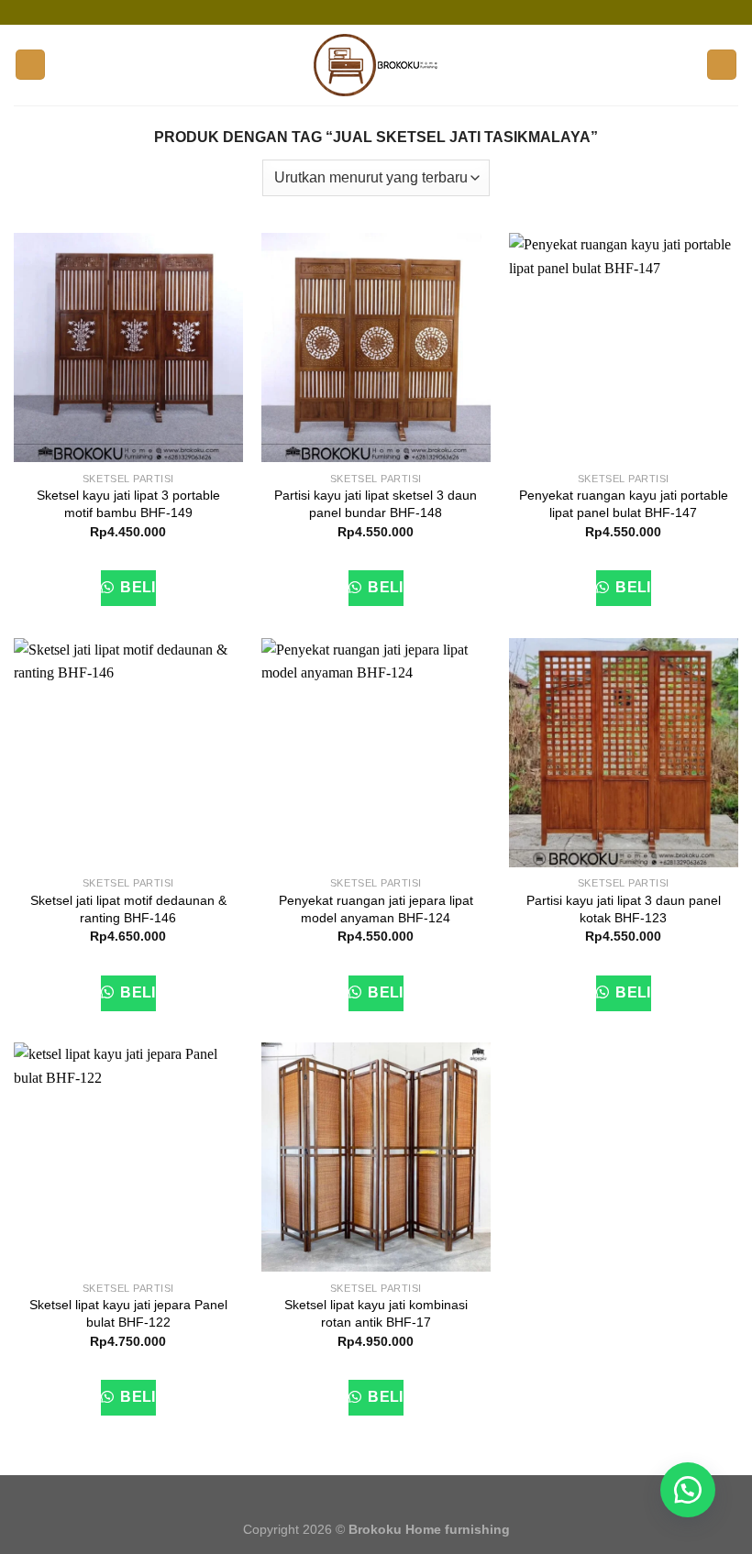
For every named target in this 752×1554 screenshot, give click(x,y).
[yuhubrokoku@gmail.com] (362, 12)
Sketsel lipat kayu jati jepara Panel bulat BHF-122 (128, 1313)
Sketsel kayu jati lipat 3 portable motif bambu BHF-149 (128, 504)
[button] (687, 1489)
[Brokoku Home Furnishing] (333, 12)
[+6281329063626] (417, 12)
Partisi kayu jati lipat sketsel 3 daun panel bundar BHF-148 (375, 504)
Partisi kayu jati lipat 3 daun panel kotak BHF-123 (623, 909)
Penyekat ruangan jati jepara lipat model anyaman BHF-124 (376, 909)
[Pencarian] (721, 65)
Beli (136, 587)
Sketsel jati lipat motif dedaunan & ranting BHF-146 (128, 909)
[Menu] (30, 65)
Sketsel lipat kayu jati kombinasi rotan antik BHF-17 (376, 1313)
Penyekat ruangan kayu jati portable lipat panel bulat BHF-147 (623, 504)
